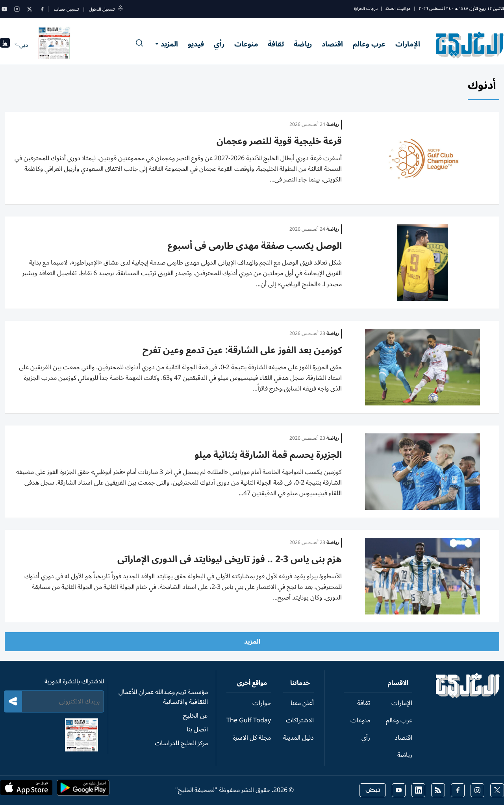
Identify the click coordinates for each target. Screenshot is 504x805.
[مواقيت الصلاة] (5, 45)
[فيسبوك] (42, 9)
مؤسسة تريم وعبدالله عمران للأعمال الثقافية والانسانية (163, 697)
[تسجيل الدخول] (120, 9)
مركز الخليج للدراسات (181, 743)
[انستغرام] (17, 9)
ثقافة (276, 44)
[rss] (438, 790)
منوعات (246, 44)
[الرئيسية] (468, 696)
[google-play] (83, 790)
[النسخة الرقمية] (54, 45)
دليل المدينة (298, 737)
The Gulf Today (248, 720)
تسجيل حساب (66, 9)
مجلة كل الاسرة (252, 737)
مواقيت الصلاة (398, 8)
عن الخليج (195, 715)
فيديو (196, 44)
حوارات (261, 703)
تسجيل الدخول (102, 9)
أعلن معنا (302, 703)
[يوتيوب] (4, 9)
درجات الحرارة (366, 8)
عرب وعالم (369, 44)
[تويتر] (29, 9)
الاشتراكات (300, 720)
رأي (219, 44)
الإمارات (407, 44)
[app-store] (26, 790)
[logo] (470, 44)
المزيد (169, 44)
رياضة (303, 44)
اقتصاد (332, 44)
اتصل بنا (197, 729)
